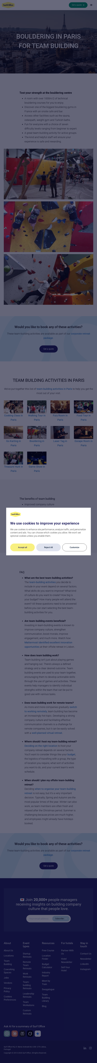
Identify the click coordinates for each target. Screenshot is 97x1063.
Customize (74, 547)
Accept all (22, 547)
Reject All (48, 547)
